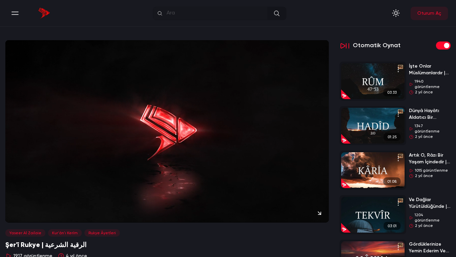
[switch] (443, 45)
